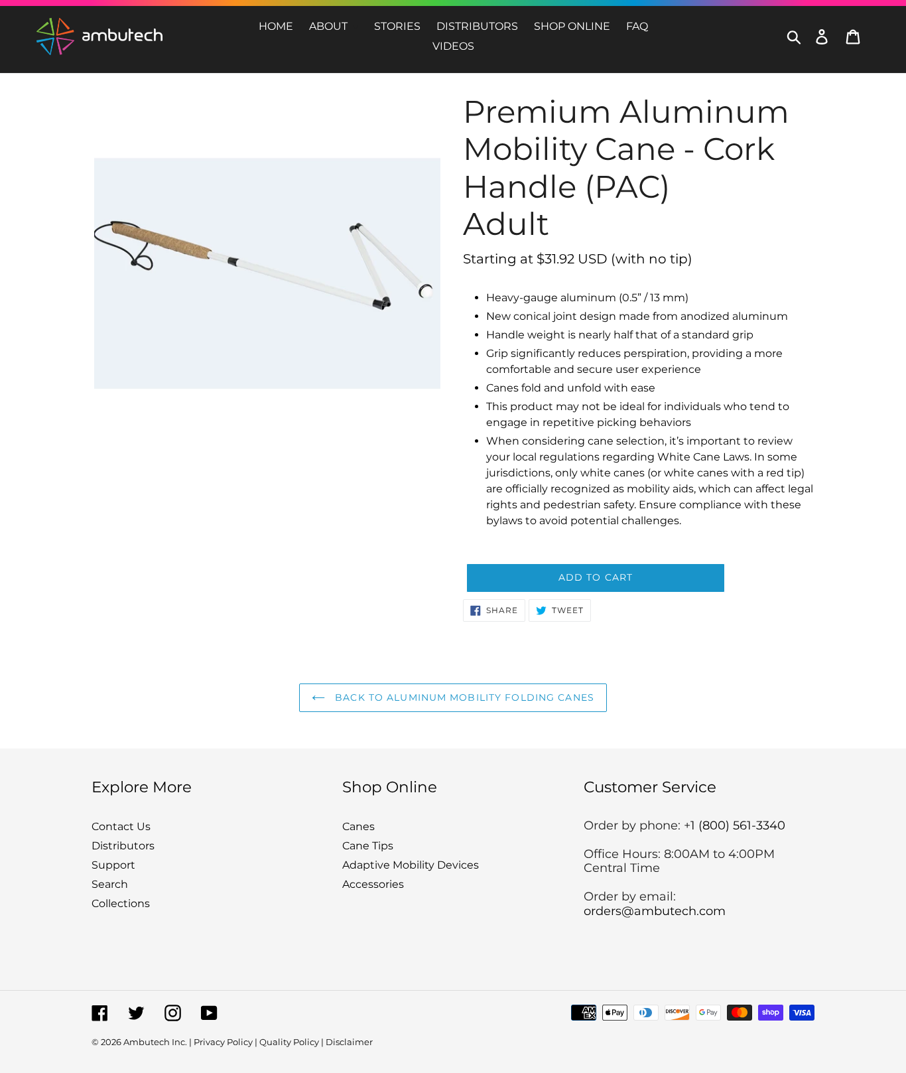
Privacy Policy (223, 1042)
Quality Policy (289, 1042)
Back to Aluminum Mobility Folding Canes (463, 697)
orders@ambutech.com (655, 911)
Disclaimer (349, 1042)
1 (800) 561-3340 (737, 825)
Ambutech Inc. (155, 1042)
